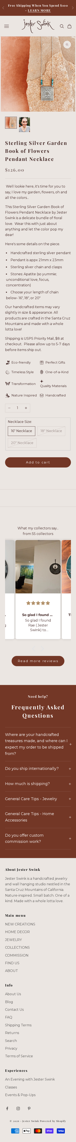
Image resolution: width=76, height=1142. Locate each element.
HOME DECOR (17, 932)
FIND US (12, 963)
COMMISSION (16, 955)
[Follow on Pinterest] (29, 1108)
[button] (35, 649)
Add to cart (38, 462)
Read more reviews (38, 661)
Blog (9, 1002)
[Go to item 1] (11, 123)
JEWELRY (13, 940)
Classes (11, 1087)
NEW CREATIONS (20, 924)
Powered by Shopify (53, 1121)
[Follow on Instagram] (18, 1108)
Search (11, 1041)
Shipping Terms (18, 1025)
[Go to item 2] (24, 124)
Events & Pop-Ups (20, 1095)
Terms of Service (19, 1056)
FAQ (8, 1017)
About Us (13, 994)
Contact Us (14, 1010)
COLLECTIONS (17, 947)
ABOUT (11, 971)
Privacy (11, 1048)
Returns (12, 1033)
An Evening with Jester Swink (30, 1079)
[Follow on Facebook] (7, 1108)
